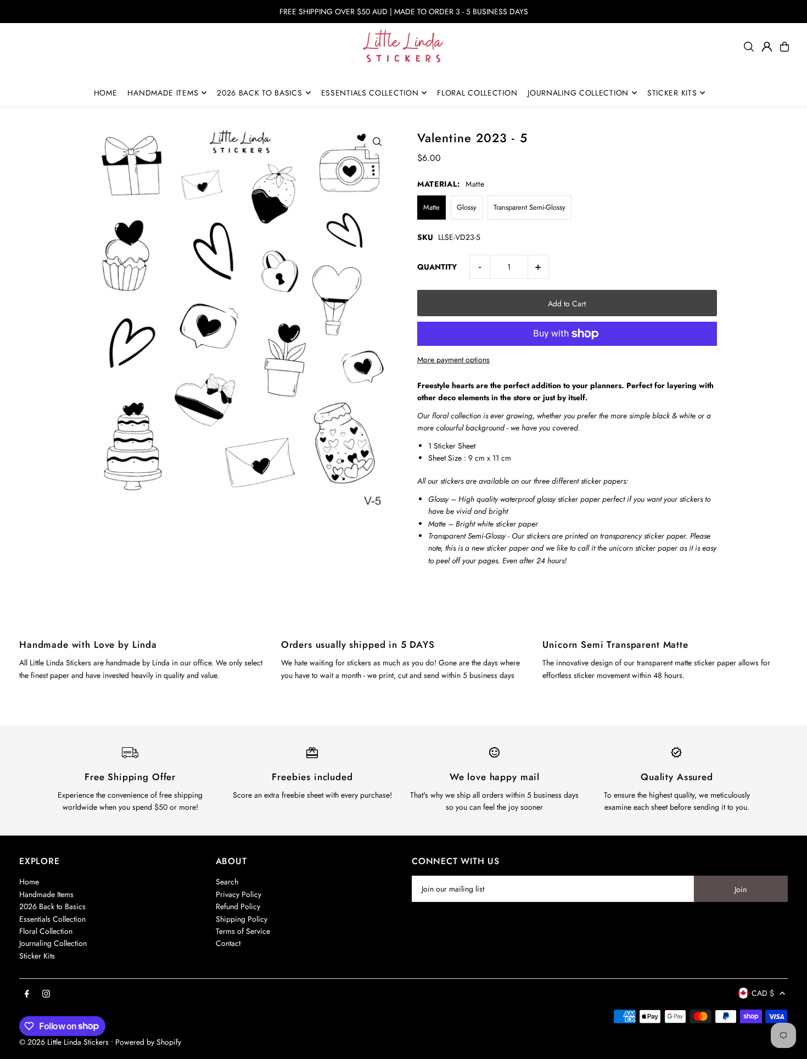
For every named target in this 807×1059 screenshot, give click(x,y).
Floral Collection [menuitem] (477, 92)
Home (29, 881)
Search (227, 881)
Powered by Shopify (148, 1041)
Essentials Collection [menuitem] (370, 92)
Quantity (437, 266)
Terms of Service (243, 931)
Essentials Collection (52, 919)
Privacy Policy (238, 894)
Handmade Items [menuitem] (162, 92)
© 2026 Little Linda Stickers (64, 1041)
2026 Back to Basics (52, 906)
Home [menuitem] (105, 92)
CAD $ (763, 993)
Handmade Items (46, 894)
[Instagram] (46, 994)
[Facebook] (27, 994)
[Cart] (784, 47)
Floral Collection (45, 931)
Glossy (467, 207)
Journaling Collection (53, 943)
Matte (431, 207)
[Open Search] (749, 47)
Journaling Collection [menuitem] (578, 92)
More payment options (453, 359)
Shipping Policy (241, 919)
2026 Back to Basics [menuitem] (259, 92)
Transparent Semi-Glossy (529, 207)
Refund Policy (238, 906)
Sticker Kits (37, 955)
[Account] (767, 47)
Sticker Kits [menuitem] (672, 92)
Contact (228, 943)
